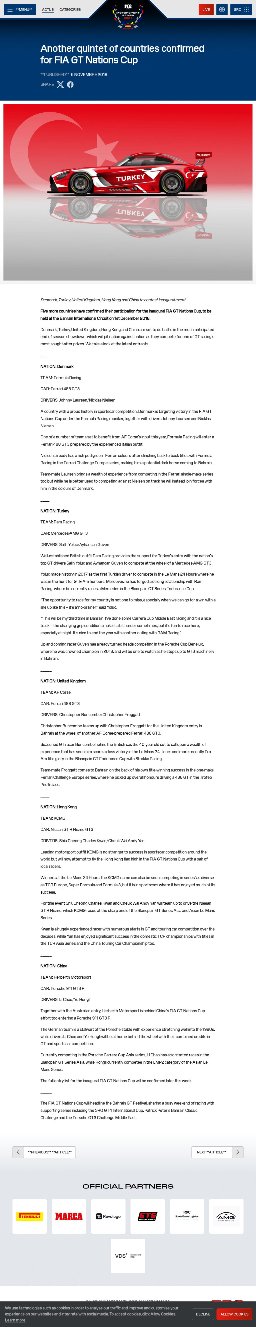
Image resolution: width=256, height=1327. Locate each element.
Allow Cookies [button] (234, 1314)
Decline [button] (203, 1314)
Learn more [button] (15, 1320)
